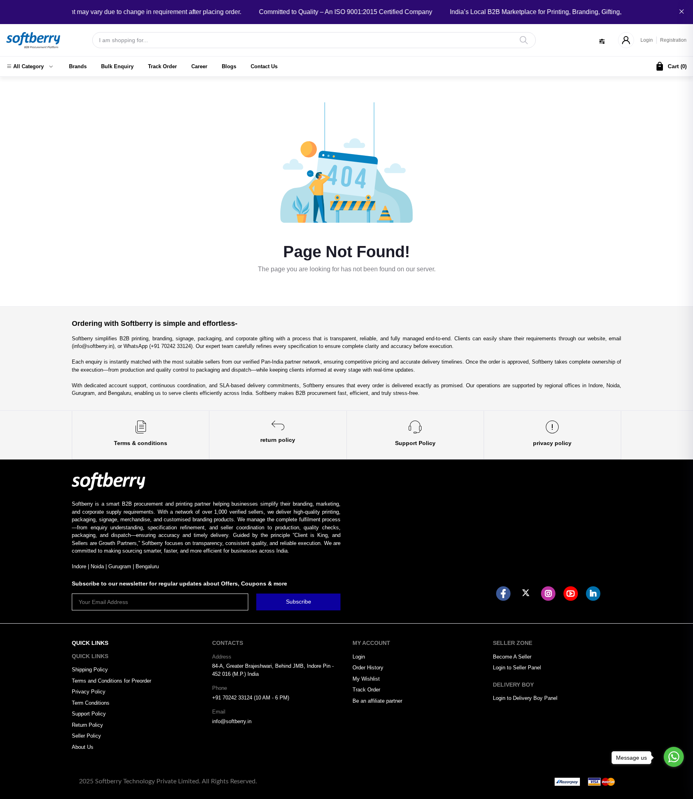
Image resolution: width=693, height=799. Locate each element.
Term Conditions (90, 703)
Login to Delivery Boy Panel (525, 698)
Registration (673, 40)
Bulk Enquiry (117, 66)
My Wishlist (366, 679)
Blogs (229, 66)
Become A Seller (512, 657)
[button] (29, 67)
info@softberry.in (231, 721)
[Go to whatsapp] (674, 757)
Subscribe (298, 601)
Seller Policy (86, 736)
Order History (368, 668)
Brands (78, 66)
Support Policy (89, 714)
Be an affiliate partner (377, 701)
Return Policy (87, 725)
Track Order (162, 66)
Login (646, 40)
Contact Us (264, 66)
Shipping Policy (90, 670)
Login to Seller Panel (517, 668)
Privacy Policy (88, 692)
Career (199, 66)
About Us (82, 747)
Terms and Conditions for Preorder (111, 681)
